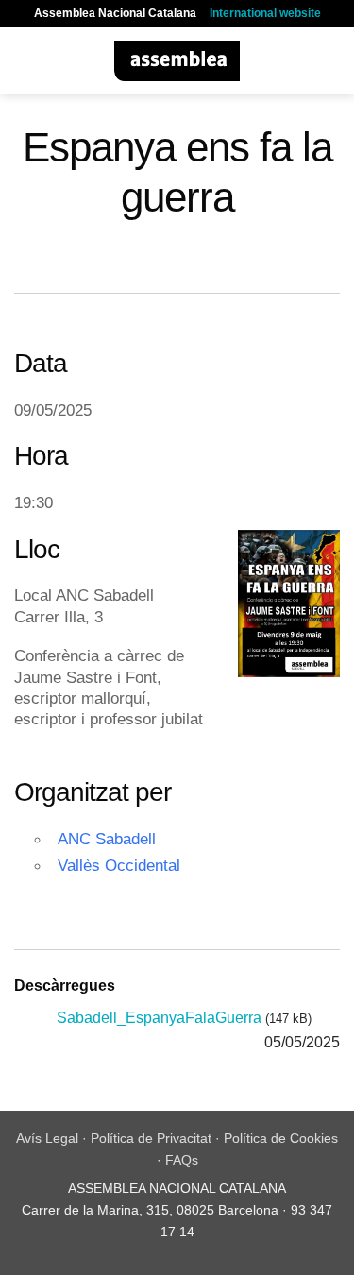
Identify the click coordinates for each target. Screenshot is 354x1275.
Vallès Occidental (119, 865)
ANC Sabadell (107, 838)
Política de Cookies (281, 1138)
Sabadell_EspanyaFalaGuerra (159, 1018)
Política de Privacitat (151, 1138)
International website (265, 13)
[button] (25, 61)
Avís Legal (47, 1138)
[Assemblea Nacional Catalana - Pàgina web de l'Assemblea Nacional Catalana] (177, 60)
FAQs (181, 1159)
